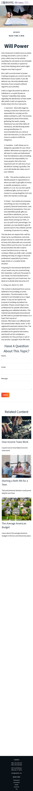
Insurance (16, 787)
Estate (16, 785)
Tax (16, 789)
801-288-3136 (18, 763)
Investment (17, 782)
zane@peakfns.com (16, 773)
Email (3, 367)
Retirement (17, 780)
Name (3, 356)
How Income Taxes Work (15, 442)
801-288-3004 (18, 765)
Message (4, 378)
